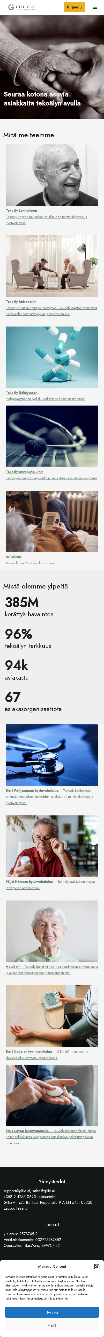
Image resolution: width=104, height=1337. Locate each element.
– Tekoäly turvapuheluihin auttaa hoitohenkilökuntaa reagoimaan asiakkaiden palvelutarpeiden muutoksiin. (51, 1137)
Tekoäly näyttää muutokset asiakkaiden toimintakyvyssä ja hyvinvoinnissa (46, 216)
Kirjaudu (74, 7)
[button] (96, 1266)
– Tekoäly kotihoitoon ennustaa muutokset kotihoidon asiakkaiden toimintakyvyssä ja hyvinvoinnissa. (49, 796)
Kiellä (52, 1325)
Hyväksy (52, 1312)
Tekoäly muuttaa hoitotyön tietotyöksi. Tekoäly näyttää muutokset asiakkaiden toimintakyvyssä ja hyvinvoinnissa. (51, 307)
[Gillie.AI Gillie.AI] (21, 7)
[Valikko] (94, 7)
